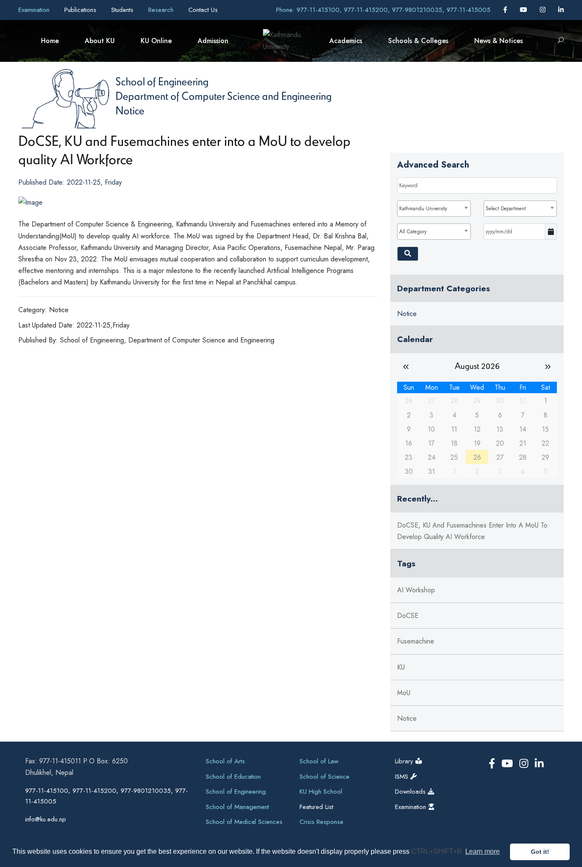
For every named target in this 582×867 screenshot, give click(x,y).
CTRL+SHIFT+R (437, 851)
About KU (100, 41)
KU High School (321, 791)
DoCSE (407, 616)
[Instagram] (543, 9)
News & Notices (498, 41)
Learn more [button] (482, 851)
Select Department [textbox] (506, 208)
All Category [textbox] (412, 231)
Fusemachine (415, 641)
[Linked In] (561, 9)
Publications (81, 9)
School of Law (319, 761)
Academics (345, 41)
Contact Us (203, 9)
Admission (213, 41)
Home (50, 41)
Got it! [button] (540, 851)
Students (123, 9)
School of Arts (225, 761)
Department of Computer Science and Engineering (223, 95)
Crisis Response (321, 821)
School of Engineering (161, 81)
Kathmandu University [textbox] (423, 208)
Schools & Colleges (418, 41)
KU (401, 667)
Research (162, 9)
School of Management (237, 807)
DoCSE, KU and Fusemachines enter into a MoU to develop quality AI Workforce (472, 531)
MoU (403, 693)
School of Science (324, 776)
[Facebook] (506, 9)
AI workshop (416, 590)
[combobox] (433, 208)
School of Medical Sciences (244, 821)
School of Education (233, 776)
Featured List (316, 807)
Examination (35, 9)
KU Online (156, 41)
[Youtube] (524, 9)
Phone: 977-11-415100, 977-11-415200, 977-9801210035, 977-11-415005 (383, 9)
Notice (129, 110)
